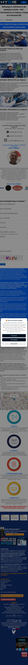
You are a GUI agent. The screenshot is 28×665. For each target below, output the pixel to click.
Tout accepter (14, 339)
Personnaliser (14, 343)
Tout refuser (14, 335)
